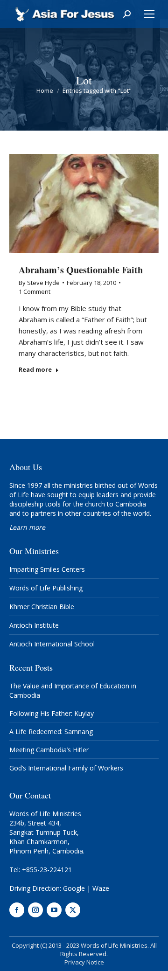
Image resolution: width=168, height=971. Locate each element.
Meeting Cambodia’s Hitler (49, 749)
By (39, 282)
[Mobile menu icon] (149, 14)
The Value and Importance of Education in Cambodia (72, 690)
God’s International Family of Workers (66, 767)
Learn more (27, 527)
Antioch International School (52, 643)
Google (74, 888)
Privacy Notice (84, 962)
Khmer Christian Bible (41, 606)
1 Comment (34, 291)
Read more (35, 370)
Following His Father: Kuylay (51, 713)
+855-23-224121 (47, 869)
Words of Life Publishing (46, 587)
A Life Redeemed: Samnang (51, 731)
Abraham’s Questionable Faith (81, 270)
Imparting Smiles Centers (47, 569)
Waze (100, 888)
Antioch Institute (34, 625)
